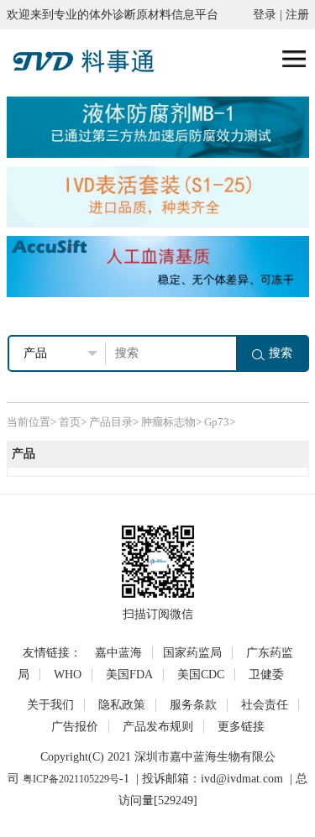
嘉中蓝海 (118, 652)
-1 (124, 778)
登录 (264, 14)
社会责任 (264, 704)
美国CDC (200, 674)
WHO (67, 674)
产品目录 (111, 422)
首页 (70, 422)
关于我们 (50, 704)
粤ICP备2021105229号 (71, 779)
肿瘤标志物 (168, 422)
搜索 (280, 353)
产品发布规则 (158, 726)
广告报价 (74, 726)
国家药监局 (192, 652)
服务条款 (193, 704)
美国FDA (129, 674)
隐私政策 (121, 704)
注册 (297, 14)
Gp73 (216, 422)
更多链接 (241, 726)
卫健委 (266, 674)
